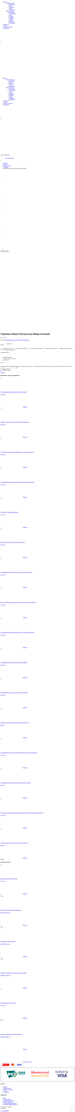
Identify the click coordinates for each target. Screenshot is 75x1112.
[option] (8, 344)
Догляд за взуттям (8, 26)
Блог (5, 1097)
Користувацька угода (9, 1100)
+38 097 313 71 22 (27, 1062)
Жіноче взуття (10, 11)
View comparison (5, 1110)
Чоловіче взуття (10, 3)
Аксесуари (6, 24)
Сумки (5, 25)
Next (7, 251)
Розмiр (2, 349)
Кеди (10, 5)
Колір (2, 344)
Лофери (11, 19)
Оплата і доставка (8, 1101)
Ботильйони (12, 13)
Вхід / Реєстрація (9, 158)
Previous (3, 251)
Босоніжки (12, 4)
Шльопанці (12, 9)
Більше (2, 859)
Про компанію (7, 1099)
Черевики (11, 21)
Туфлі (10, 8)
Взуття (5, 1)
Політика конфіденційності (10, 1104)
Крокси (11, 16)
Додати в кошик (6, 369)
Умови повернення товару (10, 1103)
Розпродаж (6, 28)
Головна (6, 163)
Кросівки (11, 7)
